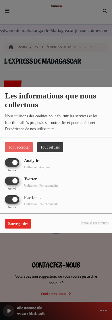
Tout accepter (19, 147)
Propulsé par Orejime (95, 222)
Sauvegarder (18, 223)
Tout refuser (50, 147)
